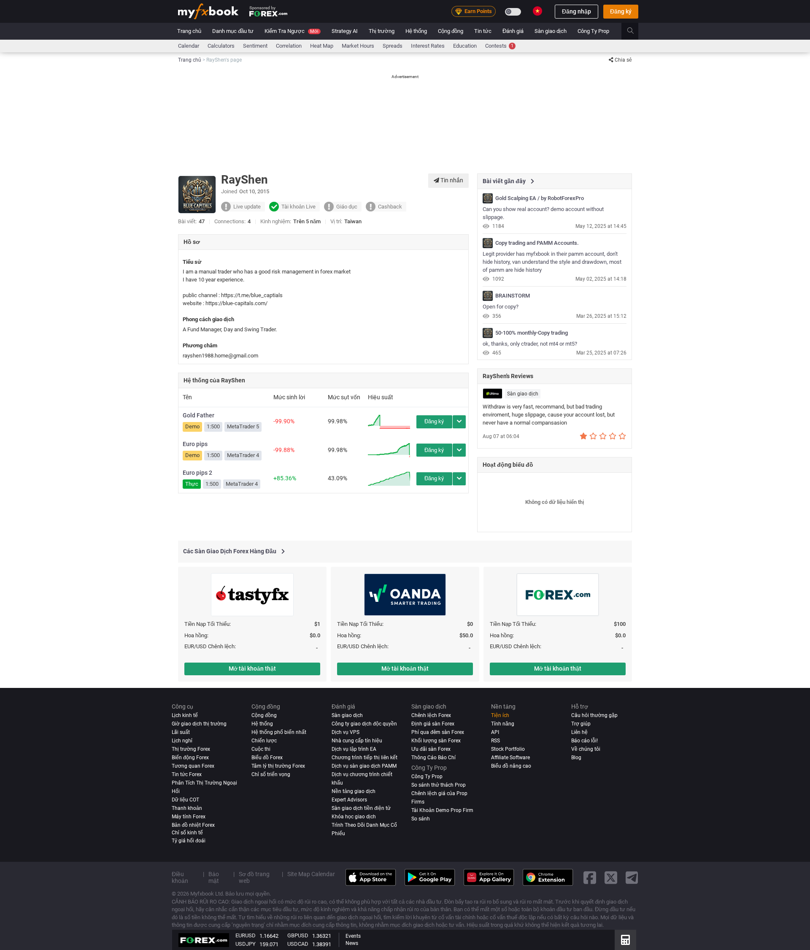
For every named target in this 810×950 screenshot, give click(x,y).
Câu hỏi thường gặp (594, 715)
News (352, 943)
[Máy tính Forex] (625, 940)
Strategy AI (345, 31)
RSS (495, 741)
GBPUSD (297, 935)
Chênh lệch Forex (431, 715)
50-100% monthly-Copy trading (531, 333)
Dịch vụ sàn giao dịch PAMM (364, 766)
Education (465, 46)
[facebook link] (589, 877)
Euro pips (195, 444)
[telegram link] (632, 877)
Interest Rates (428, 46)
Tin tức (482, 31)
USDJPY (245, 944)
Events (353, 936)
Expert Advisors (349, 799)
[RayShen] (488, 198)
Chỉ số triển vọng (270, 774)
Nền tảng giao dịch (353, 791)
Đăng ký (621, 11)
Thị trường (381, 31)
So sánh (420, 818)
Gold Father (198, 415)
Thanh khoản (187, 808)
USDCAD (297, 944)
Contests (499, 46)
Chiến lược (264, 741)
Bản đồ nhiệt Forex (193, 825)
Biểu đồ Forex (267, 757)
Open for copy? (500, 306)
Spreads (392, 46)
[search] (635, 31)
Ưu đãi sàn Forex (431, 749)
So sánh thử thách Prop (438, 785)
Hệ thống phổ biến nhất (278, 732)
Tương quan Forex (193, 766)
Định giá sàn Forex (432, 724)
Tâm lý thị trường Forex (278, 766)
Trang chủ (189, 31)
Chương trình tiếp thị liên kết (364, 757)
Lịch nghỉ (182, 741)
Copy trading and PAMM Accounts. (537, 243)
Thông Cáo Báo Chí (433, 757)
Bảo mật (213, 877)
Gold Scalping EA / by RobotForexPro (539, 198)
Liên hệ (579, 732)
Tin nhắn (451, 180)
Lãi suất (181, 732)
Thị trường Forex (191, 749)
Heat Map (321, 46)
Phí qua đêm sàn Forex (437, 732)
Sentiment (255, 46)
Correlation (289, 46)
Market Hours (358, 46)
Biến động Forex (190, 757)
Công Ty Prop (593, 31)
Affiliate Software (510, 757)
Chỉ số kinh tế (187, 832)
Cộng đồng (450, 31)
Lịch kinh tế (185, 715)
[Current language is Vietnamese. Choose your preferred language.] (537, 11)
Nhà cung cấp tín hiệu (357, 741)
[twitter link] (611, 877)
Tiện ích (500, 715)
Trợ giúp (581, 724)
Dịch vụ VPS (345, 732)
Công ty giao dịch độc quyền (364, 724)
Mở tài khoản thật (252, 668)
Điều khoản (180, 877)
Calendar (188, 46)
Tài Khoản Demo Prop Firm (442, 810)
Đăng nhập (576, 11)
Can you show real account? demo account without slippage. (543, 213)
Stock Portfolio (508, 749)
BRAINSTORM (512, 296)
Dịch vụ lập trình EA (354, 749)
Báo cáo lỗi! (584, 741)
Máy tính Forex (188, 816)
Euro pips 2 (197, 472)
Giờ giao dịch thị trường (199, 724)
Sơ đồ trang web (254, 877)
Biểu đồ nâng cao (511, 766)
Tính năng (502, 724)
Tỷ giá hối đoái (188, 840)
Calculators (221, 46)
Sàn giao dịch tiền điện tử (361, 808)
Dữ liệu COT (185, 799)
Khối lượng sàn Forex (436, 741)
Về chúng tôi (585, 749)
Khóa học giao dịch (354, 816)
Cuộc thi (260, 749)
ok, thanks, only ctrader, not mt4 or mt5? (530, 344)
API (495, 732)
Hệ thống (416, 31)
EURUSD (245, 935)
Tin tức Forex (187, 774)
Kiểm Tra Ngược (292, 31)
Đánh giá (513, 31)
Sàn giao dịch (551, 31)
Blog (576, 757)
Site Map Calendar (311, 873)
